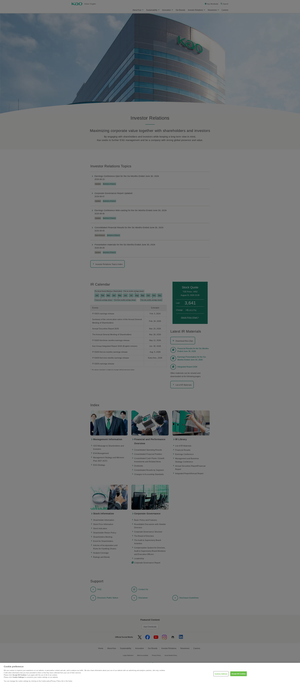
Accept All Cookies (239, 674)
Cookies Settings (221, 674)
